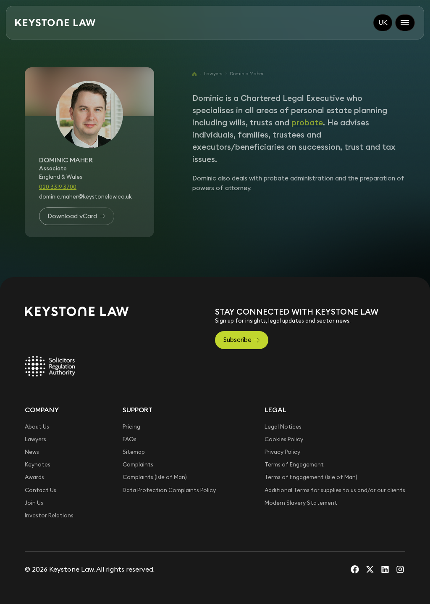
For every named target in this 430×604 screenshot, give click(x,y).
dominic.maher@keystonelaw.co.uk (85, 196)
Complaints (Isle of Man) (155, 477)
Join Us (34, 502)
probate (307, 122)
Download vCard (72, 216)
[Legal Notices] (50, 366)
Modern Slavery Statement (301, 502)
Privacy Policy (282, 452)
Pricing (131, 426)
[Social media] (355, 569)
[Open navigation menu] (405, 22)
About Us (37, 426)
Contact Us (40, 490)
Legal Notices (283, 426)
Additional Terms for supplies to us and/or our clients (335, 490)
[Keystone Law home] (55, 22)
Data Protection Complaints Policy (169, 490)
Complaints (138, 464)
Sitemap (134, 452)
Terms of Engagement (294, 464)
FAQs (129, 439)
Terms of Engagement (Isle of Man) (311, 477)
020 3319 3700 (57, 187)
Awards (34, 477)
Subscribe (237, 340)
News (32, 452)
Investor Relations (49, 515)
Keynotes (37, 464)
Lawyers (213, 74)
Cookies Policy (284, 439)
